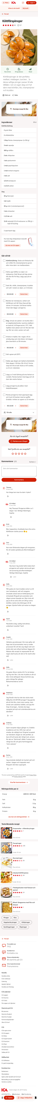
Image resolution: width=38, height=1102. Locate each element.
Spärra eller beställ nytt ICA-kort (11, 1077)
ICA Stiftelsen (6, 1060)
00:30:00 (10, 348)
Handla (4, 973)
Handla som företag (8, 987)
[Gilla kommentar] (7, 496)
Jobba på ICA (5, 1052)
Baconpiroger (18, 858)
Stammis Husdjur (7, 1017)
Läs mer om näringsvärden (17, 817)
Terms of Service (18, 776)
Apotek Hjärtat (6, 984)
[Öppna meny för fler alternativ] (10, 832)
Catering (4, 981)
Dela (16, 95)
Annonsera (5, 1049)
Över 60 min (7, 72)
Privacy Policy (32, 775)
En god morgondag (7, 1063)
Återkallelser (5, 1074)
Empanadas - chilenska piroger (23, 828)
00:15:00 (10, 406)
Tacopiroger (17, 843)
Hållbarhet (5, 1057)
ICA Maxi (4, 1044)
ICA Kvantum (5, 1041)
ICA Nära (4, 1036)
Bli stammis (5, 1011)
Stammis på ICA (7, 1008)
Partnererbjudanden (8, 1019)
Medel (30, 72)
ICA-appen (5, 995)
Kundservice (6, 1068)
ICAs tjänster (6, 992)
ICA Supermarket (7, 1039)
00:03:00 (10, 314)
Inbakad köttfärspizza (20, 873)
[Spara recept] (10, 829)
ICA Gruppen (5, 1033)
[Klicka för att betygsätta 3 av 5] (19, 453)
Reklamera (5, 1071)
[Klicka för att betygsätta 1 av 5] (12, 453)
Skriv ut (7, 95)
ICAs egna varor (6, 1030)
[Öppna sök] (23, 2)
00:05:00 (10, 294)
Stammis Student (7, 1014)
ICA (3, 1027)
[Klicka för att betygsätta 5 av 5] (25, 453)
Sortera (31, 462)
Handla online (6, 976)
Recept (6, 14)
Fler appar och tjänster (8, 1003)
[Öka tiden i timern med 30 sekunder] (15, 294)
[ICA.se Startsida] (14, 3)
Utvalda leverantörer (8, 1047)
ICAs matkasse (6, 979)
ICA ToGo (4, 1000)
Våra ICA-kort (6, 1022)
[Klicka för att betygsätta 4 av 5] (22, 453)
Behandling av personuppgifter (11, 1079)
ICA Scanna (5, 998)
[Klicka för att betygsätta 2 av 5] (15, 453)
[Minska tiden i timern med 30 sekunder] (4, 294)
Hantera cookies (6, 1082)
